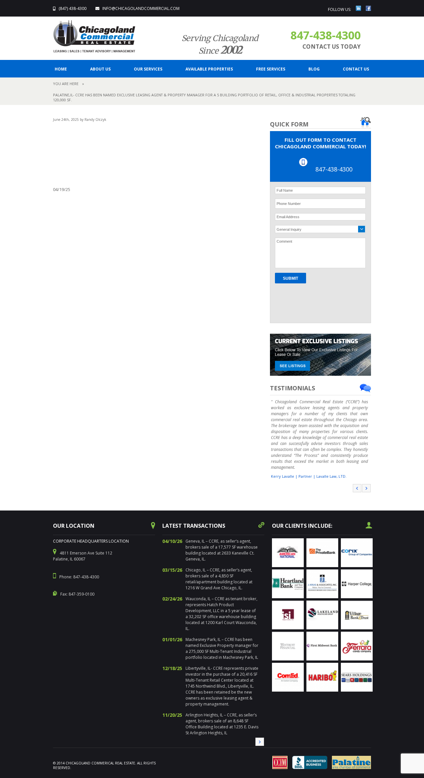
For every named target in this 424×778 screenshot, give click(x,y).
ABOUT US (100, 69)
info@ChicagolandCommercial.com (141, 8)
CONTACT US (356, 69)
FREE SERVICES (270, 69)
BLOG (314, 69)
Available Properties (209, 69)
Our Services (148, 69)
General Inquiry (289, 229)
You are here (66, 83)
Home (61, 69)
